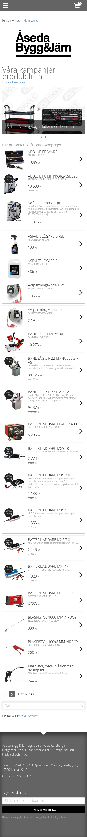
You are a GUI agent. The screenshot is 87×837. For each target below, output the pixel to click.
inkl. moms (29, 20)
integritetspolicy (61, 817)
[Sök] (81, 705)
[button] (5, 110)
